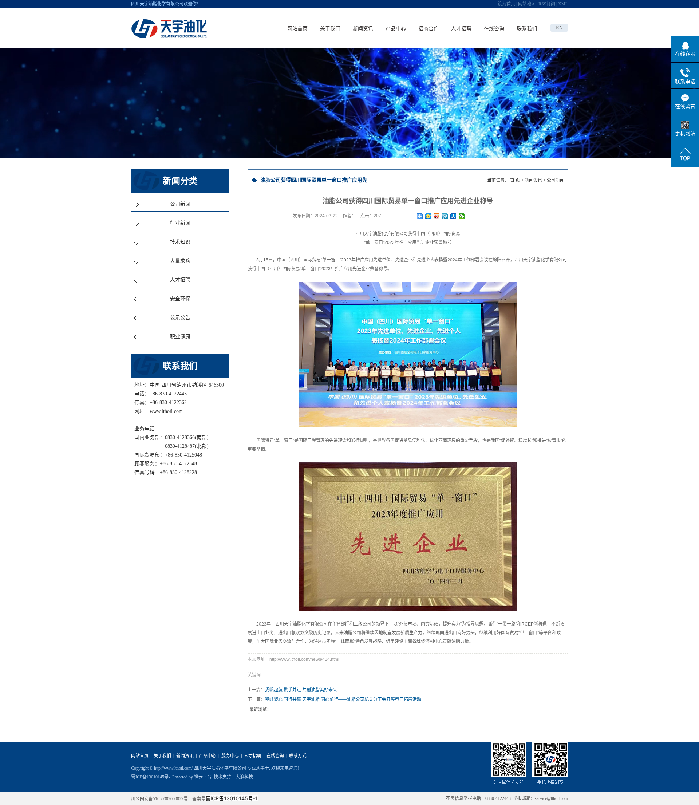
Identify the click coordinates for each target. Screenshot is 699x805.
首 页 (515, 180)
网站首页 (297, 28)
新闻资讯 (363, 28)
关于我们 (330, 28)
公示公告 (180, 317)
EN (559, 28)
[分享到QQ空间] (428, 216)
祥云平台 (203, 777)
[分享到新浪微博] (437, 216)
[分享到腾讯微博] (445, 216)
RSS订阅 (546, 4)
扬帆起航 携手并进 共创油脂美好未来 (301, 689)
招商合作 (428, 28)
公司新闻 (180, 204)
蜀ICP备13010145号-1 (151, 777)
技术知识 (180, 242)
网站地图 (527, 4)
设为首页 (506, 4)
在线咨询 (494, 28)
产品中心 (396, 28)
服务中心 (230, 755)
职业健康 (180, 336)
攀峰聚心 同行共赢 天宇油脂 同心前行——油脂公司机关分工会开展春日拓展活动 (343, 699)
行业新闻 (180, 223)
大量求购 (180, 261)
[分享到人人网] (453, 216)
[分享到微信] (462, 216)
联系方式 (298, 755)
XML (563, 4)
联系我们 (527, 28)
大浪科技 (244, 777)
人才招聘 (461, 28)
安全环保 (180, 298)
